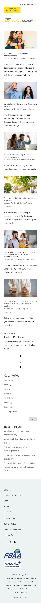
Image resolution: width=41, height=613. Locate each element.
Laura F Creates (23, 597)
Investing (7, 207)
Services (7, 490)
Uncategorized (10, 411)
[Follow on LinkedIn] (15, 542)
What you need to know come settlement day (17, 54)
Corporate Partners (12, 495)
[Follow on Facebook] (6, 542)
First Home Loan (11, 398)
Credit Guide (9, 518)
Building (7, 384)
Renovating (31, 259)
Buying (22, 203)
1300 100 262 (28, 4)
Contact (7, 511)
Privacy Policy (10, 524)
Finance (32, 58)
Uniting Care (9, 535)
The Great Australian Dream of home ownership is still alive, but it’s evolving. (20, 303)
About (6, 506)
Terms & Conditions (12, 529)
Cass (8, 58)
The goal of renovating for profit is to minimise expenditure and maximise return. (19, 254)
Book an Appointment (12, 9)
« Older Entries (10, 333)
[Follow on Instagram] (10, 542)
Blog (6, 501)
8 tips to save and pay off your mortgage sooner (17, 155)
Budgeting (25, 58)
